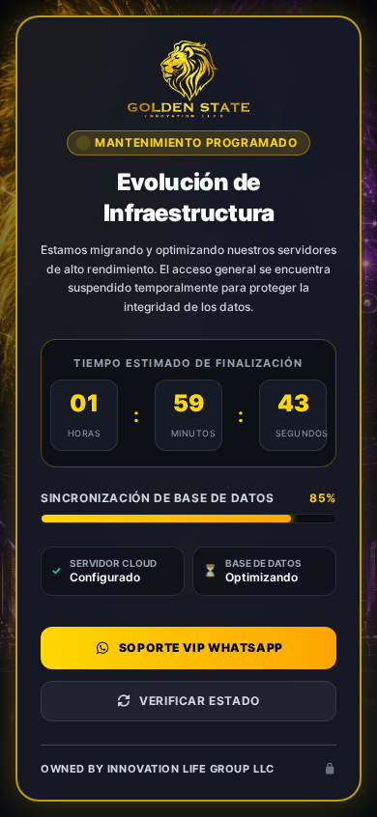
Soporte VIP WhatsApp (201, 647)
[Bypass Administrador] (329, 769)
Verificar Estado (199, 700)
